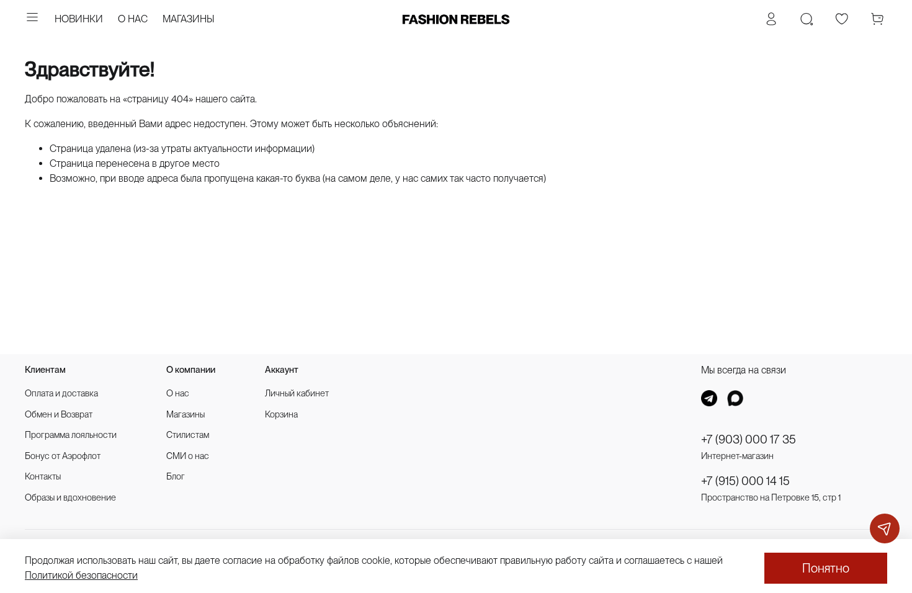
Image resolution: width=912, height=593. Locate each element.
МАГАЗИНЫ (189, 19)
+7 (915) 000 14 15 (745, 481)
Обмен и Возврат (58, 414)
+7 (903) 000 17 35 (748, 439)
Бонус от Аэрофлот (63, 455)
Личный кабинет (297, 393)
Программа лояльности (71, 434)
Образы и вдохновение (70, 497)
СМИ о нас (187, 455)
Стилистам (187, 434)
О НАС (133, 19)
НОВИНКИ (79, 19)
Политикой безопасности (81, 575)
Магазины (185, 414)
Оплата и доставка (61, 393)
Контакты (43, 476)
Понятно (825, 568)
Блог (175, 476)
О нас (177, 393)
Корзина (281, 414)
